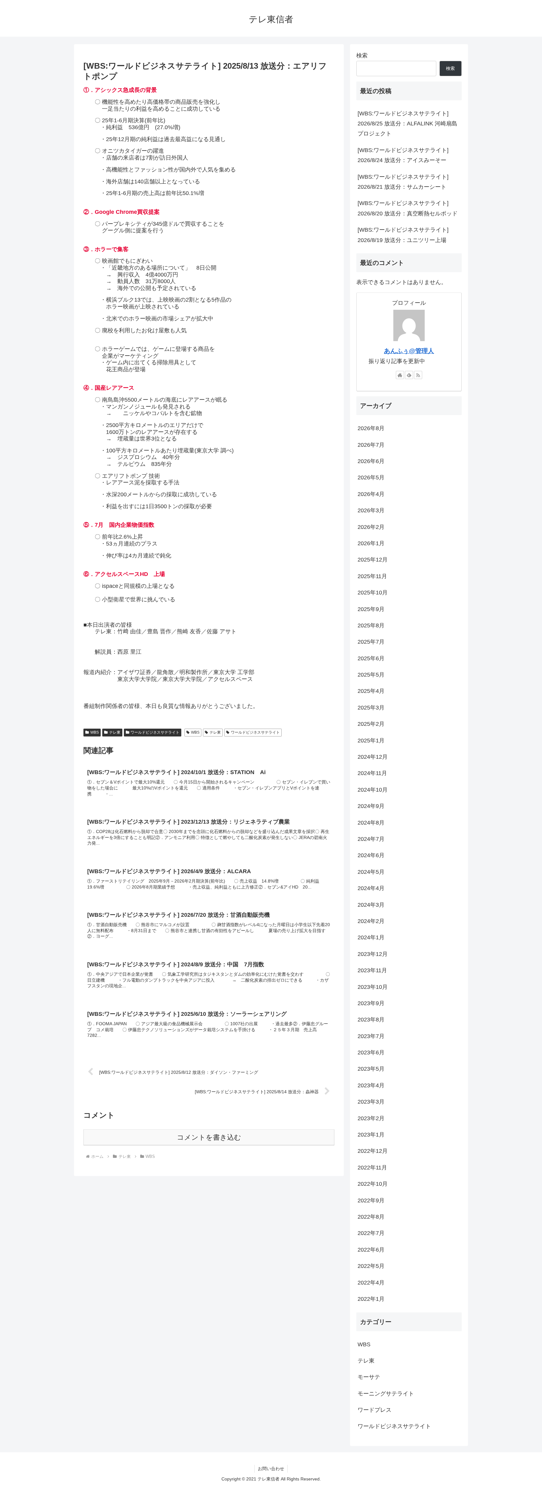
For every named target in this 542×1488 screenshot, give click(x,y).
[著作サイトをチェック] (400, 375)
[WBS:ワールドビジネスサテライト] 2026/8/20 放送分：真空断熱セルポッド (408, 208)
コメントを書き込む (209, 1137)
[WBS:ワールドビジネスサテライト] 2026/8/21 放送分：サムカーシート (403, 182)
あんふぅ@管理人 (409, 350)
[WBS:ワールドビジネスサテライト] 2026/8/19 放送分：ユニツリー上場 (403, 235)
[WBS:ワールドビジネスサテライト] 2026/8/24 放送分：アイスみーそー (403, 155)
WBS (94, 732)
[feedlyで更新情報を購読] (409, 375)
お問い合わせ (271, 1468)
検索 (362, 55)
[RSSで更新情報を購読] (418, 375)
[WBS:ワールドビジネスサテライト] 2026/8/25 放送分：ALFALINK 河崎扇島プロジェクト (407, 123)
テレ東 (114, 732)
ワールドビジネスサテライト (154, 732)
